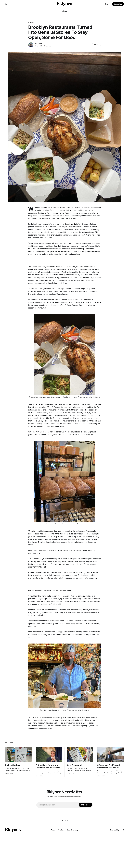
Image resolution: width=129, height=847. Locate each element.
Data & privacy (72, 830)
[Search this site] (6, 4)
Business (31, 22)
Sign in (107, 4)
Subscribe (118, 4)
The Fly (75, 572)
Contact (61, 830)
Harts (66, 572)
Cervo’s (44, 578)
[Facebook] (67, 821)
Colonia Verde (70, 224)
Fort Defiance (56, 300)
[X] (62, 821)
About (64, 11)
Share (96, 45)
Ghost (121, 830)
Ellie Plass (38, 44)
